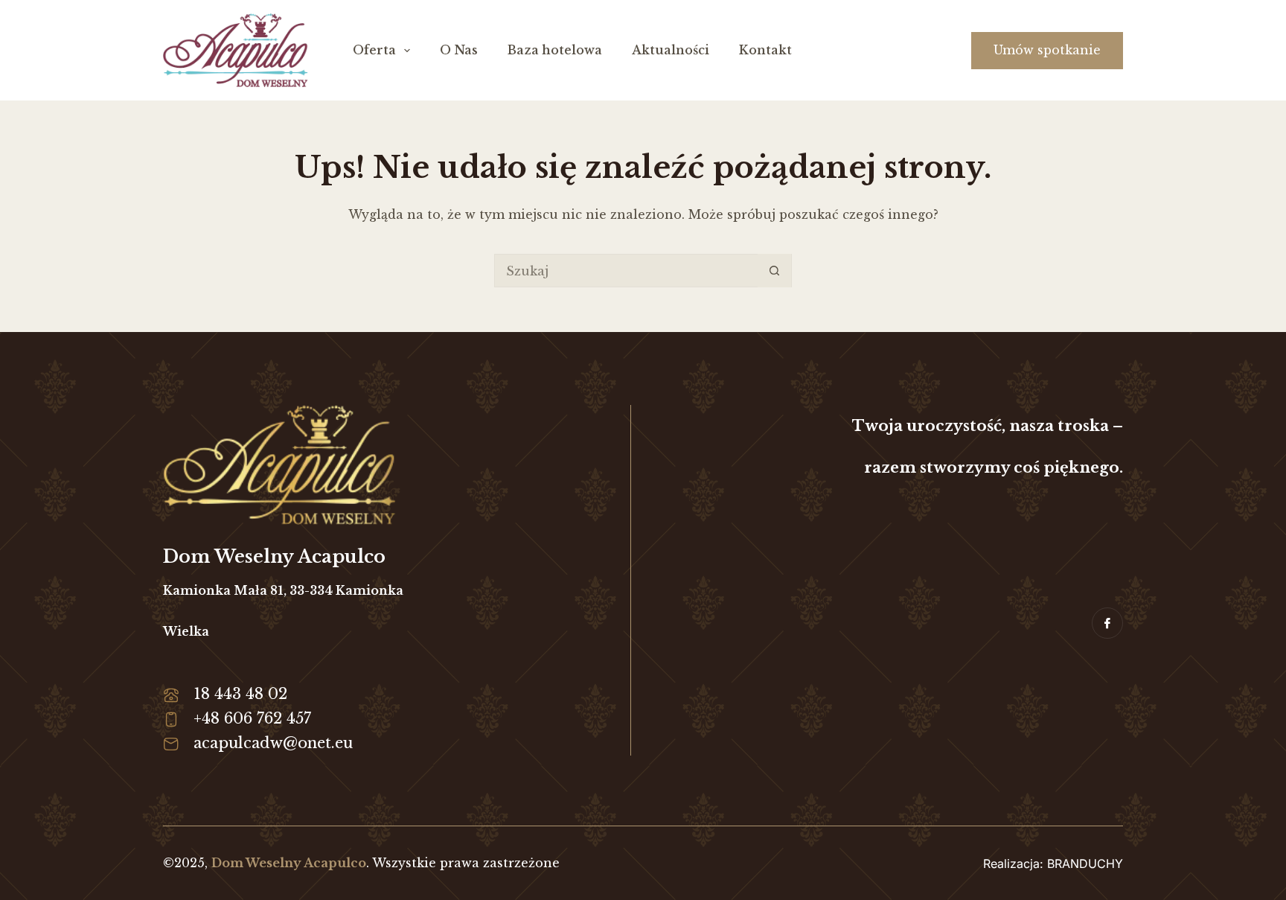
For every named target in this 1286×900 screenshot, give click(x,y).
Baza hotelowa (555, 49)
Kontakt (765, 49)
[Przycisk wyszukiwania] (774, 270)
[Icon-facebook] (1107, 623)
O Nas (459, 49)
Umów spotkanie (1047, 49)
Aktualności (670, 49)
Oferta (374, 49)
